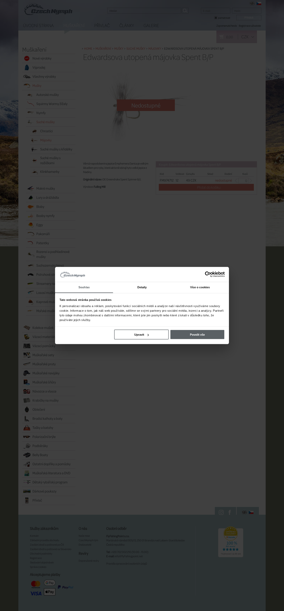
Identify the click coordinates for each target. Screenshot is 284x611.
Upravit (139, 334)
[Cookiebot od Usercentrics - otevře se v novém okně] (208, 274)
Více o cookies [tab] (200, 287)
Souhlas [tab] (84, 287)
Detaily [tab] (142, 287)
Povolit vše (197, 334)
